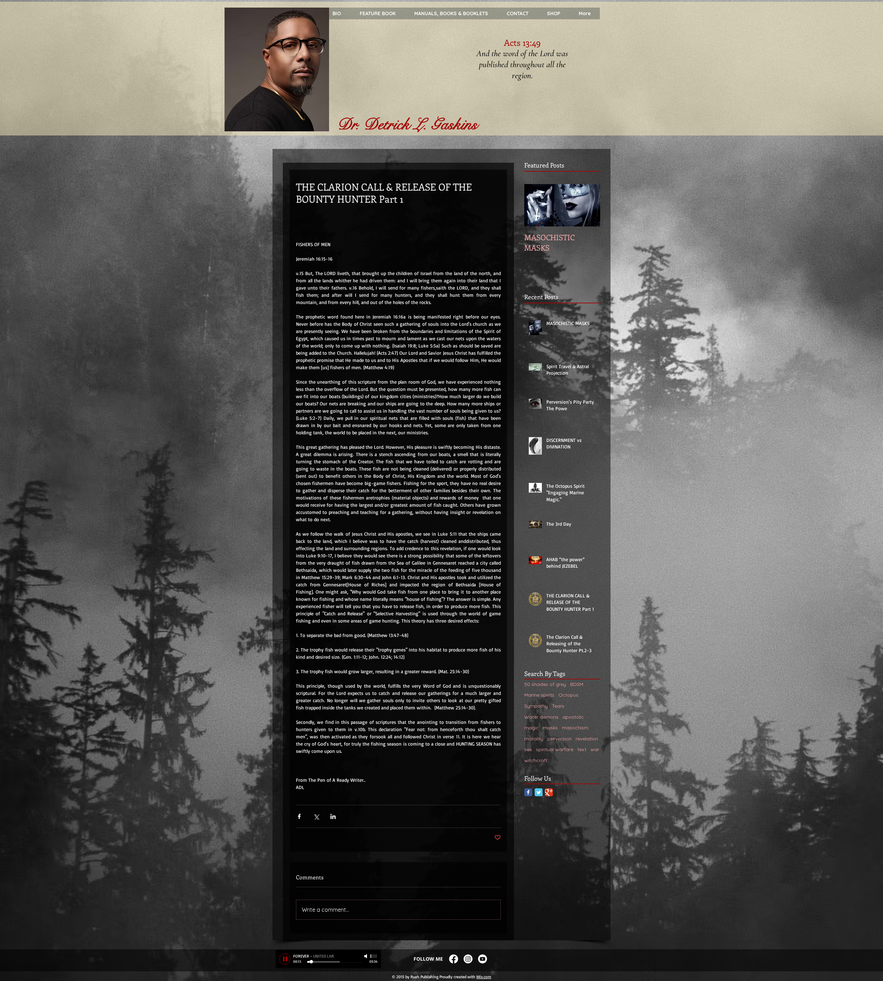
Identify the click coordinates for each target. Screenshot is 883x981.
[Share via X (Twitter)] (316, 816)
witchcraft (535, 760)
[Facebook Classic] (528, 792)
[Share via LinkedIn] (333, 816)
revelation (587, 739)
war (595, 749)
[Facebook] (453, 958)
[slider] (373, 956)
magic (531, 728)
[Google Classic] (549, 792)
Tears (558, 706)
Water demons (541, 717)
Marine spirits (539, 695)
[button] (584, 14)
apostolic (573, 717)
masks (550, 728)
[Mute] (366, 956)
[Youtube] (482, 958)
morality (533, 739)
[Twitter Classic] (539, 792)
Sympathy (536, 706)
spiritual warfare (554, 749)
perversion (559, 739)
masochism (575, 728)
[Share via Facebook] (299, 816)
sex (528, 749)
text (581, 749)
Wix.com (483, 976)
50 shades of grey (545, 684)
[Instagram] (468, 958)
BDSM (576, 684)
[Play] (285, 958)
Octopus (568, 695)
